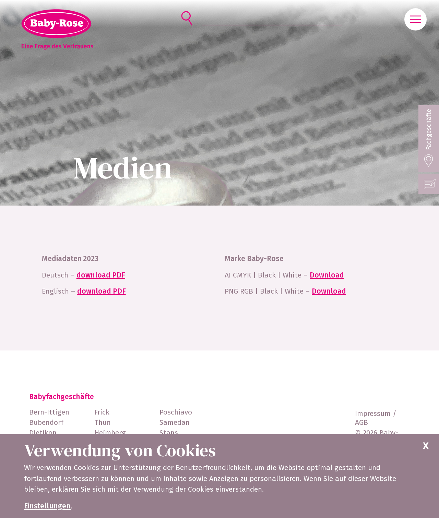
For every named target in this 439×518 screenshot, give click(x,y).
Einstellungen (47, 506)
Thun (102, 422)
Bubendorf (46, 422)
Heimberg (110, 432)
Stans (168, 432)
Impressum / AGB (375, 418)
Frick (101, 412)
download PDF (100, 275)
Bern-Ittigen (49, 412)
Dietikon (43, 432)
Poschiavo (175, 412)
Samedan (174, 422)
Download (327, 275)
